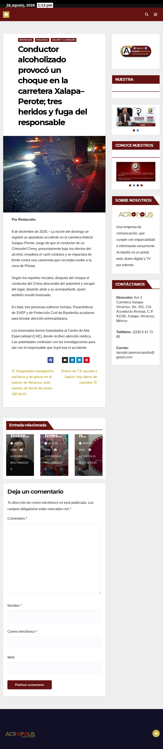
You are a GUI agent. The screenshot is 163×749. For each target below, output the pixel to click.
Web (10, 657)
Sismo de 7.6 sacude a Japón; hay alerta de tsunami (79, 377)
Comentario (17, 518)
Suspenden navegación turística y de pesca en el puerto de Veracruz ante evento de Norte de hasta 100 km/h (32, 382)
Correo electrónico (22, 631)
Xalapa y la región (63, 40)
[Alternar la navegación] (155, 14)
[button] (146, 14)
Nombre (14, 605)
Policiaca (42, 40)
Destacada (25, 40)
